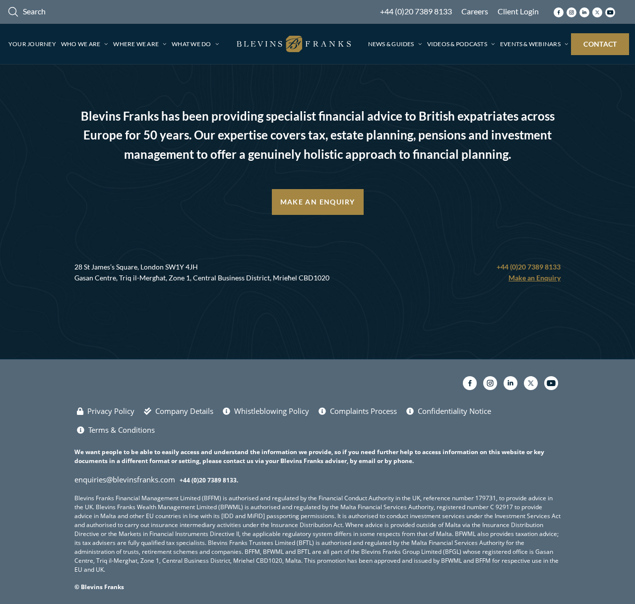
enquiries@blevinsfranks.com (124, 479)
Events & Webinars (530, 44)
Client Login (518, 11)
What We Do (191, 44)
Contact (600, 44)
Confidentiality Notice (454, 411)
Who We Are (80, 44)
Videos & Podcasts (457, 44)
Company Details (184, 411)
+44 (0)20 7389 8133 (416, 11)
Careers (474, 11)
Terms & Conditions (121, 430)
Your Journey (32, 44)
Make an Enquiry (317, 202)
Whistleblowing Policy (271, 411)
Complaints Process (363, 411)
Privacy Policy (110, 411)
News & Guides (391, 44)
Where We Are (136, 44)
